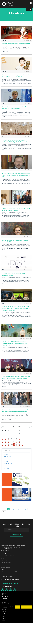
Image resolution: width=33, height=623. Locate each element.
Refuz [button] (17, 607)
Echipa (2, 558)
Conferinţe (7, 459)
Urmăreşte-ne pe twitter (10, 583)
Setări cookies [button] (12, 607)
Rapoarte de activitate (6, 562)
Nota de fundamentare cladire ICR (9, 571)
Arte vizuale (7, 456)
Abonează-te (16, 534)
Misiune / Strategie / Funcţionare (8, 555)
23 (25, 509)
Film (5, 466)
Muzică (6, 461)
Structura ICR (4, 560)
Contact (3, 574)
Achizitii (3, 569)
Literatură (7, 454)
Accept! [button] (26, 607)
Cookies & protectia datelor (7, 576)
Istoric (2, 565)
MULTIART (7, 468)
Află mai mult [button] (4, 619)
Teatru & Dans (8, 463)
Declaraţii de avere (5, 567)
